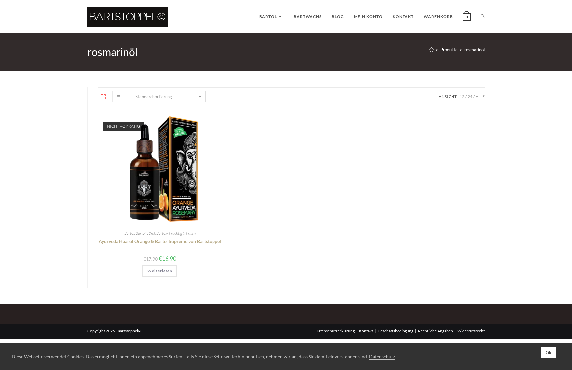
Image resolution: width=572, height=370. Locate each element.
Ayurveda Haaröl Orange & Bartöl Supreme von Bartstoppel (160, 241)
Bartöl (129, 233)
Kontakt (366, 330)
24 (470, 96)
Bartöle (162, 233)
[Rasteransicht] (103, 96)
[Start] (431, 49)
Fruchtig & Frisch (182, 233)
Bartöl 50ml (145, 233)
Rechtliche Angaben (435, 330)
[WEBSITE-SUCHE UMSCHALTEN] (483, 16)
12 (462, 96)
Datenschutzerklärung (335, 330)
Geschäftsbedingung (395, 330)
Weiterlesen (159, 270)
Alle (480, 96)
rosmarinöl (474, 49)
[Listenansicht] (117, 96)
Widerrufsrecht (471, 330)
